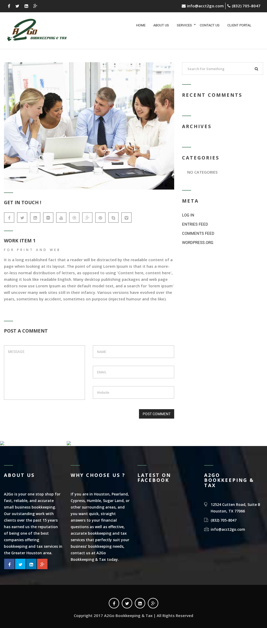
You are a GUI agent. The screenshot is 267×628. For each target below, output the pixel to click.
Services (184, 25)
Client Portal (239, 25)
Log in (188, 215)
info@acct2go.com (205, 5)
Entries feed (195, 224)
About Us (161, 25)
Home (140, 25)
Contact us (210, 25)
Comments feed (198, 233)
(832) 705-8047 (246, 5)
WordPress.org (197, 242)
